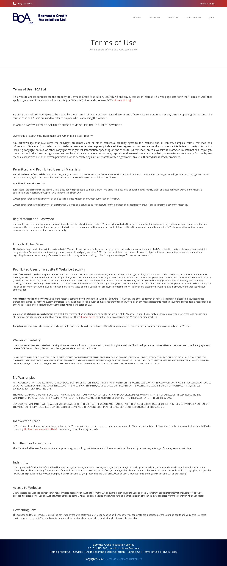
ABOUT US (154, 17)
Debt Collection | (117, 551)
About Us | (66, 551)
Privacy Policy (169, 551)
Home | (54, 551)
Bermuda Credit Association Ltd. (124, 559)
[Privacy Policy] (122, 100)
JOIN (211, 17)
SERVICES (172, 17)
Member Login (207, 3)
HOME (137, 17)
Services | (79, 551)
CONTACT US (193, 17)
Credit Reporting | (95, 551)
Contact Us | (135, 551)
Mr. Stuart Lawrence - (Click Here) (40, 429)
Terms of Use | (152, 551)
